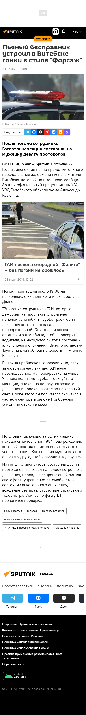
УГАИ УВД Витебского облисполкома (26, 527)
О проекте (9, 624)
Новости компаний (15, 636)
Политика (65, 586)
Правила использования (36, 624)
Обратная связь (13, 664)
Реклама (37, 636)
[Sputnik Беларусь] (13, 33)
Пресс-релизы (27, 630)
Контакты (9, 630)
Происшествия (13, 510)
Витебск (32, 510)
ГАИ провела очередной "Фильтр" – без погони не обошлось (42, 267)
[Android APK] (16, 677)
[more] (78, 279)
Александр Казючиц (67, 527)
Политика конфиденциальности (25, 642)
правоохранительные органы (22, 519)
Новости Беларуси (53, 510)
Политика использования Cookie (25, 648)
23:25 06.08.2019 (14, 69)
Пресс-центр (49, 630)
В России (45, 586)
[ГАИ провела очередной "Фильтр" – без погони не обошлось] (43, 230)
